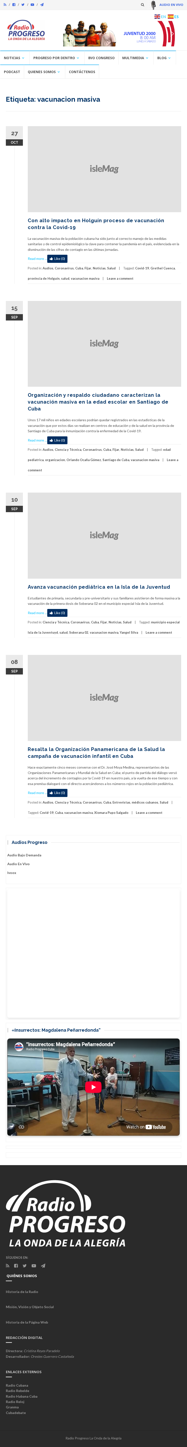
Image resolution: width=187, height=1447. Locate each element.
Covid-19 (142, 268)
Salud (111, 268)
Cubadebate (16, 1413)
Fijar (87, 268)
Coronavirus (64, 268)
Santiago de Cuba (116, 460)
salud (65, 278)
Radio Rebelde (17, 1391)
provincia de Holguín (44, 278)
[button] (116, 33)
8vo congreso (101, 57)
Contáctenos (82, 71)
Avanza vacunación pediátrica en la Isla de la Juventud (99, 587)
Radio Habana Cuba (21, 1396)
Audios (48, 268)
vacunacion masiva (85, 278)
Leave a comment (120, 278)
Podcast (12, 71)
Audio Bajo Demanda (24, 855)
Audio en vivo (18, 864)
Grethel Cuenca (162, 268)
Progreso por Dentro (54, 57)
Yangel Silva (129, 632)
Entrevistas (121, 802)
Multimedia (133, 57)
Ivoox (11, 873)
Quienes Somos (42, 71)
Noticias (12, 57)
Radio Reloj (15, 1402)
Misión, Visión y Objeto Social (30, 1307)
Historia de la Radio (22, 1292)
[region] (116, 33)
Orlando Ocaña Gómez (83, 460)
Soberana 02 (78, 632)
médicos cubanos (145, 802)
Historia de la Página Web (27, 1322)
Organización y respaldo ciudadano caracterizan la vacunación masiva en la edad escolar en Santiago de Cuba (98, 402)
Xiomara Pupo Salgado (111, 813)
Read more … (37, 258)
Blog (162, 57)
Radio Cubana (17, 1385)
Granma (12, 1407)
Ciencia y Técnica (68, 450)
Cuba (79, 268)
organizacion (55, 460)
